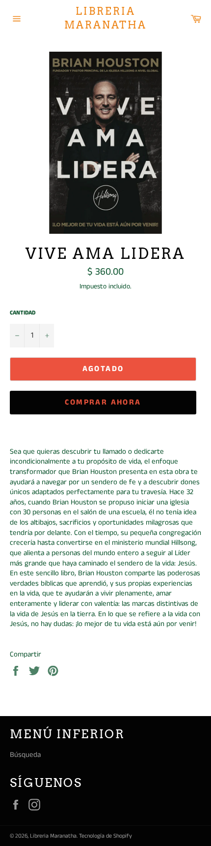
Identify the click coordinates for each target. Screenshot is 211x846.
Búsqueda (25, 755)
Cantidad (22, 313)
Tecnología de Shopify (105, 836)
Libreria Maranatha (105, 18)
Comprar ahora (103, 402)
